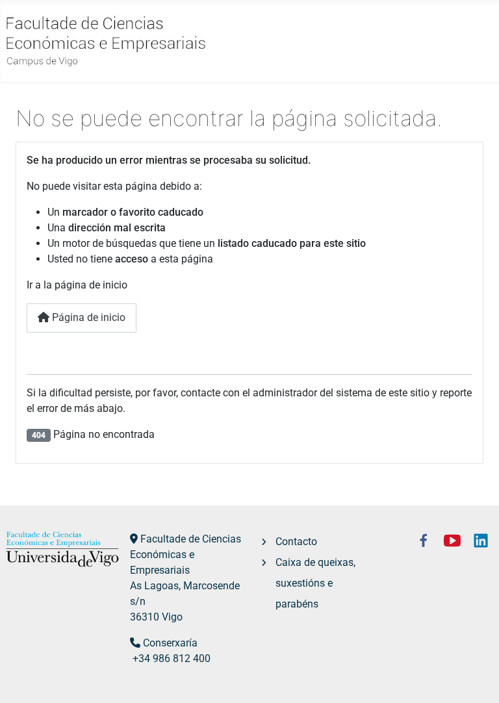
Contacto (296, 541)
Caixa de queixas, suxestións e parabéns (315, 583)
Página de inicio (87, 317)
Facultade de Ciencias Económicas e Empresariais (185, 554)
